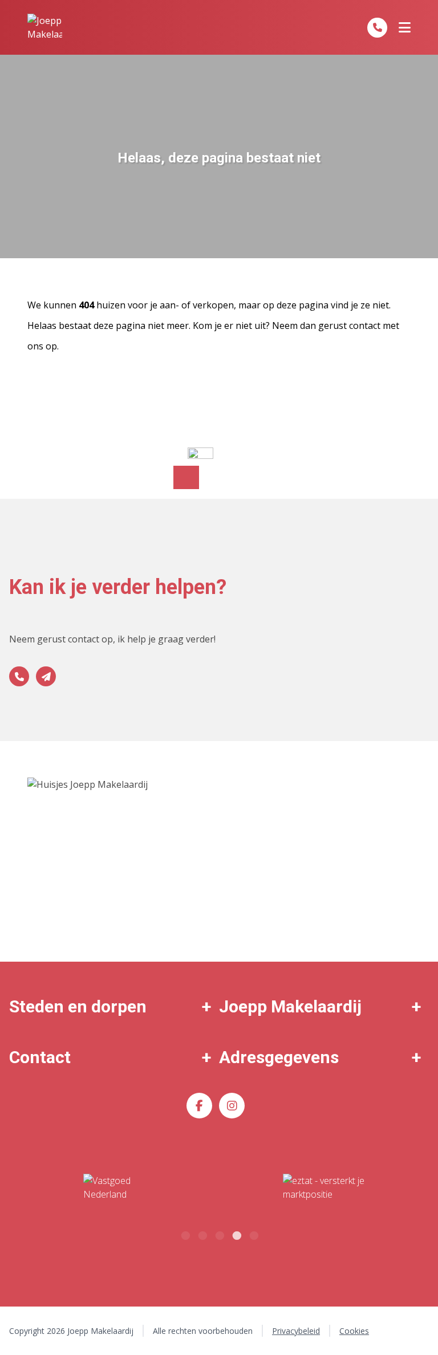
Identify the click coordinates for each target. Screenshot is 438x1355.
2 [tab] (202, 1234)
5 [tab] (253, 1234)
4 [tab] (236, 1234)
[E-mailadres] (46, 676)
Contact (40, 1057)
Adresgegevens (279, 1057)
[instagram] (232, 1105)
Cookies (354, 1330)
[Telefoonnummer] (377, 28)
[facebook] (199, 1105)
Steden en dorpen (78, 1006)
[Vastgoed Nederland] (114, 1188)
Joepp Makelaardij (290, 1006)
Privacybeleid (296, 1330)
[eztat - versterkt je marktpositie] (324, 1188)
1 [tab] (184, 1234)
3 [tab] (219, 1234)
